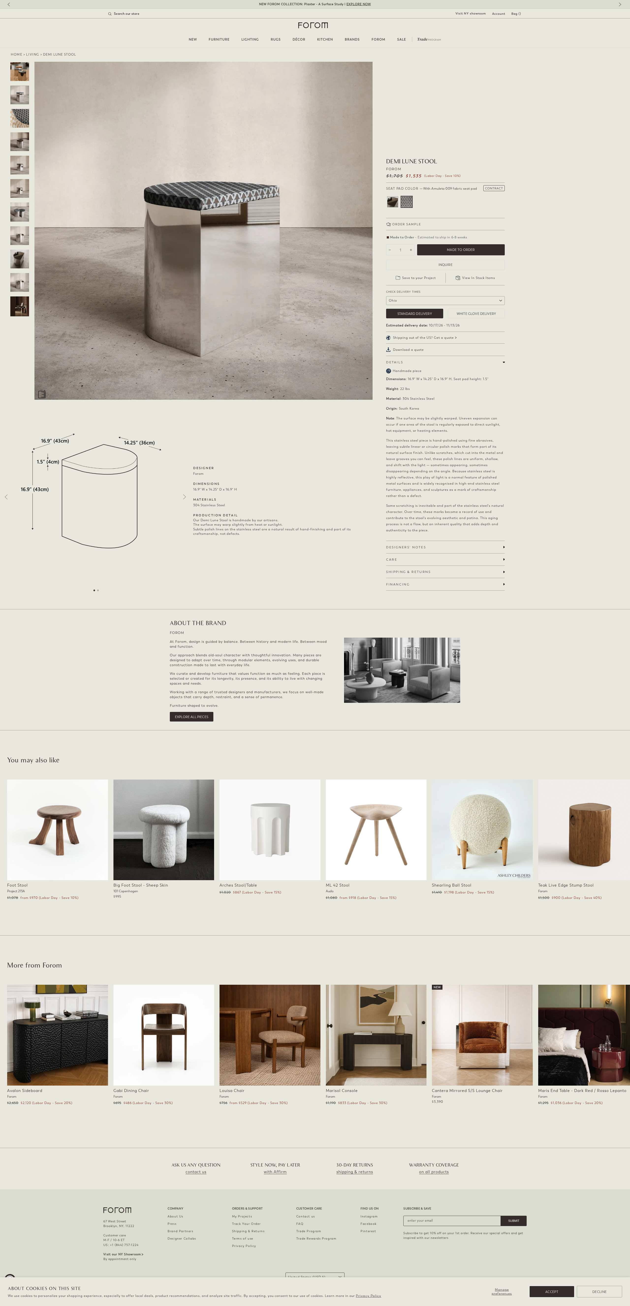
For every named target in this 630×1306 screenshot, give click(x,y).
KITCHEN (325, 39)
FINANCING (398, 584)
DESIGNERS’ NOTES (406, 547)
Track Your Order (246, 1224)
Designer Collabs (182, 1238)
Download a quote (408, 350)
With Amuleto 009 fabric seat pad (406, 201)
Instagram (369, 1216)
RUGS (276, 39)
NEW (193, 39)
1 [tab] (94, 590)
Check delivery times (403, 291)
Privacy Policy (368, 1296)
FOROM (378, 39)
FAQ (300, 1224)
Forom (393, 169)
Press (172, 1224)
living (32, 54)
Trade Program (308, 1231)
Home (16, 54)
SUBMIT (513, 1221)
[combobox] (130, 13)
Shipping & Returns (248, 1231)
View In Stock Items (478, 278)
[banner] (315, 4)
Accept (551, 1292)
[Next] (619, 4)
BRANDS (352, 39)
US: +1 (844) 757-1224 (121, 1245)
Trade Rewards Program (316, 1238)
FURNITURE (219, 39)
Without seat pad (392, 201)
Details (394, 362)
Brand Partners (180, 1231)
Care (391, 559)
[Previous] (11, 4)
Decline (599, 1292)
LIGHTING (250, 39)
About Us (175, 1216)
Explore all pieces (191, 717)
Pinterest (368, 1231)
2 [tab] (97, 590)
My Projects (242, 1216)
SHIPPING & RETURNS (408, 572)
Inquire (446, 265)
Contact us (305, 1216)
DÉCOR (299, 39)
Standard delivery (414, 314)
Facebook (369, 1224)
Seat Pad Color (431, 188)
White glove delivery (476, 314)
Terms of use (242, 1238)
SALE (401, 39)
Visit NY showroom (471, 13)
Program (429, 38)
